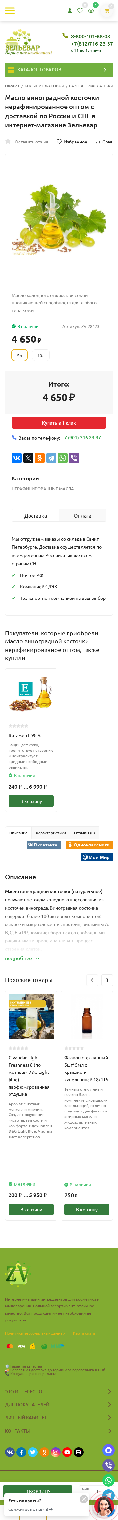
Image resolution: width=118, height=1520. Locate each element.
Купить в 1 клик (59, 423)
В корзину (31, 801)
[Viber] (74, 458)
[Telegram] (51, 458)
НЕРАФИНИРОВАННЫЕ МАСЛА (43, 488)
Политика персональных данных (35, 1333)
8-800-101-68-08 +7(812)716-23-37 (92, 39)
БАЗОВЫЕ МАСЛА (85, 86)
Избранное (75, 141)
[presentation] (92, 980)
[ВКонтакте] (17, 458)
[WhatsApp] (63, 458)
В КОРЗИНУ (37, 1491)
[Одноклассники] (40, 458)
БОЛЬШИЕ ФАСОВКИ (44, 86)
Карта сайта (84, 1333)
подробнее (19, 958)
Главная (12, 86)
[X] (28, 458)
